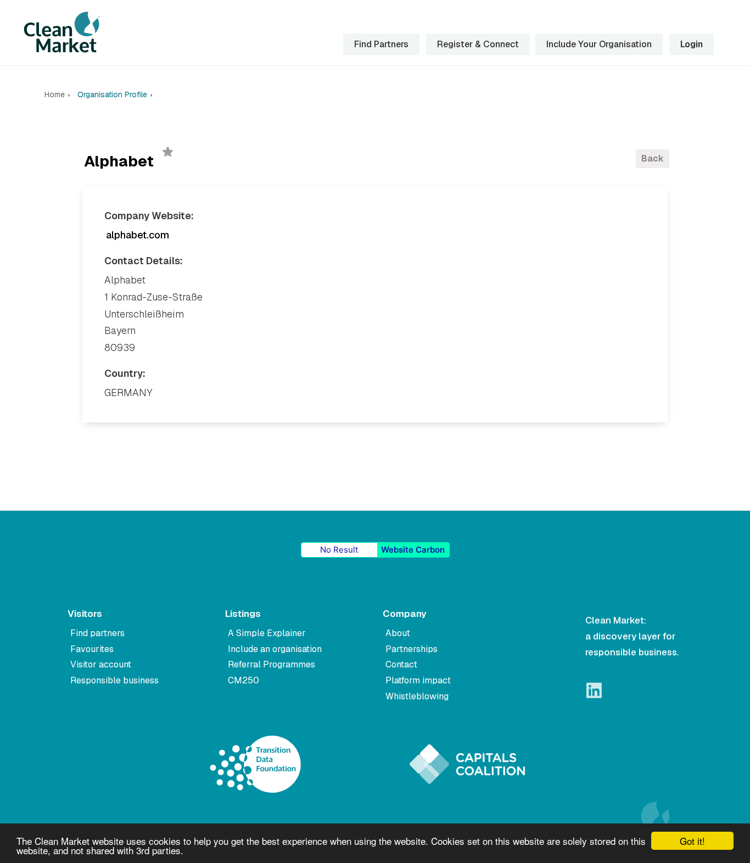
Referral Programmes (271, 664)
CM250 (243, 680)
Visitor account (100, 664)
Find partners (97, 633)
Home (54, 94)
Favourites (92, 649)
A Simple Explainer (267, 633)
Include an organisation (275, 649)
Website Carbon (413, 549)
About (397, 633)
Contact (401, 664)
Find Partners (381, 44)
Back (652, 158)
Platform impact (418, 680)
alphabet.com (137, 235)
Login (691, 44)
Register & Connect (478, 44)
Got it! (692, 841)
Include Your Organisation (599, 44)
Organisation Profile (112, 94)
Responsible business (114, 680)
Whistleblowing (417, 696)
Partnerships (411, 649)
